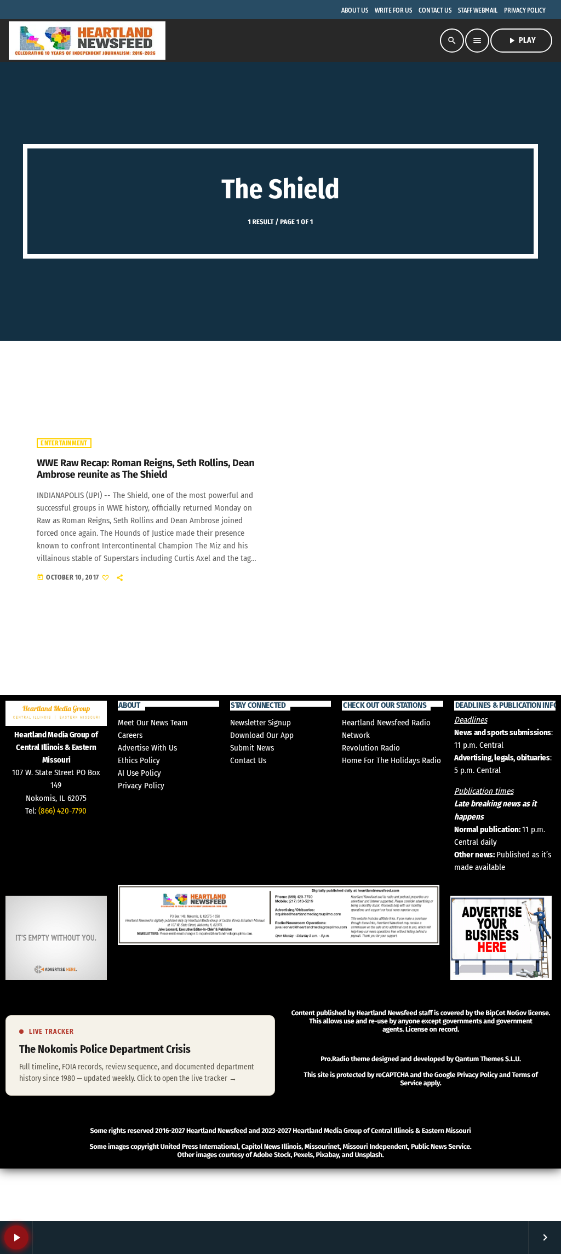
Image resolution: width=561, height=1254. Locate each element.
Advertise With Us (147, 748)
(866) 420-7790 (62, 811)
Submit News (252, 748)
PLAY (521, 40)
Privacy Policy (141, 786)
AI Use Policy (139, 773)
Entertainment (64, 443)
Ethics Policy (139, 760)
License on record (431, 1030)
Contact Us (248, 760)
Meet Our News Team (153, 723)
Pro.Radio (334, 1059)
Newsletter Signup (260, 723)
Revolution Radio (371, 748)
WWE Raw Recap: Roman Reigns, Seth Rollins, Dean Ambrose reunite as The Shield (145, 469)
